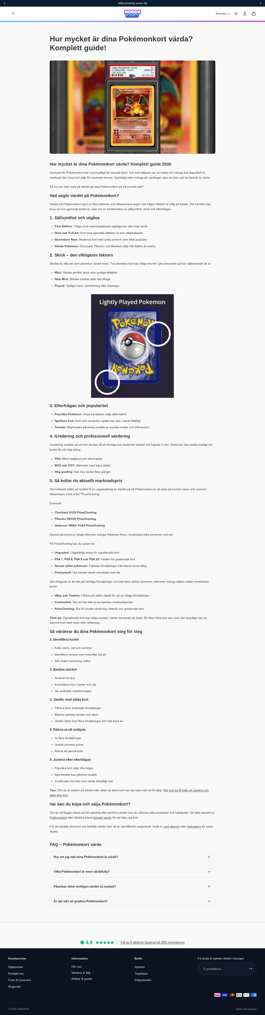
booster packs (102, 817)
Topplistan (141, 973)
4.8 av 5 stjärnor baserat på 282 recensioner (152, 942)
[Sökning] (236, 13)
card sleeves (171, 826)
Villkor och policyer (246, 1009)
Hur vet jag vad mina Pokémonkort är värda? (86, 857)
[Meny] (13, 13)
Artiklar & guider (81, 978)
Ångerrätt (14, 986)
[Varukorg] (253, 13)
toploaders (194, 826)
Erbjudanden (143, 980)
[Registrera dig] (250, 968)
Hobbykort (23, 1009)
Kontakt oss (16, 973)
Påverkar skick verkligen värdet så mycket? (85, 886)
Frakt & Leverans (19, 980)
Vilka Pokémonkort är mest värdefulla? (82, 871)
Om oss (76, 966)
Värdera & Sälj (80, 972)
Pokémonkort (58, 817)
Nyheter (140, 967)
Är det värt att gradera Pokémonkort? (81, 901)
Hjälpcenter (15, 967)
